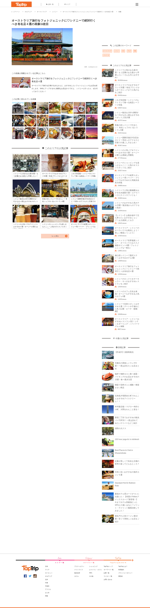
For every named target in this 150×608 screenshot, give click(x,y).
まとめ (47, 592)
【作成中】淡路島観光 (124, 352)
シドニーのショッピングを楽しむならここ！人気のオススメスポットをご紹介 (127, 165)
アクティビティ (79, 566)
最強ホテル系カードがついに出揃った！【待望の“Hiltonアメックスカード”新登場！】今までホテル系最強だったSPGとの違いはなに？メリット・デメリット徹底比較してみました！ (127, 502)
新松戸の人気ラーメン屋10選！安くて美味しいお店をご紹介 (127, 519)
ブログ (129, 51)
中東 (46, 583)
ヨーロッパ (48, 573)
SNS (123, 51)
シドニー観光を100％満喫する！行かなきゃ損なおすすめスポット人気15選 (127, 115)
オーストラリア (42, 12)
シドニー (55, 12)
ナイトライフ (78, 569)
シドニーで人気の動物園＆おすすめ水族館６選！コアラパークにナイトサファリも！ (127, 192)
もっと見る (55, 236)
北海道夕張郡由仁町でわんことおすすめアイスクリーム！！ (127, 398)
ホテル (76, 576)
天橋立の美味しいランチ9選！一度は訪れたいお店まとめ (127, 366)
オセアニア (28, 12)
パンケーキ (106, 55)
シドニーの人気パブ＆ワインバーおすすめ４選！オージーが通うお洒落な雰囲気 (127, 152)
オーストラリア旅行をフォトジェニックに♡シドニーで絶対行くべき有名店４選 (88, 12)
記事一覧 (51, 4)
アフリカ (48, 589)
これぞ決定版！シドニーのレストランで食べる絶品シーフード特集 (127, 102)
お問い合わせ (108, 579)
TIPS (90, 573)
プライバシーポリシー (125, 573)
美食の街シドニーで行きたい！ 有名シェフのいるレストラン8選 (126, 127)
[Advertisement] (120, 30)
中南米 (47, 586)
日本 (46, 566)
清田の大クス (120, 428)
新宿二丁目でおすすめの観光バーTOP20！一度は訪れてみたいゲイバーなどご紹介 (127, 420)
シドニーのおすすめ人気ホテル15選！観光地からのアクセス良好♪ (127, 205)
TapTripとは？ (122, 566)
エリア (68, 4)
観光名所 (77, 573)
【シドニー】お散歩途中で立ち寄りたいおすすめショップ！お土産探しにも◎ (127, 217)
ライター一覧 (108, 576)
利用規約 (121, 569)
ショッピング (93, 566)
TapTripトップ (108, 566)
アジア (47, 569)
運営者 (120, 576)
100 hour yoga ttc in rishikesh (127, 439)
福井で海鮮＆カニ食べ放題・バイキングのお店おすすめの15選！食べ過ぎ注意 (127, 377)
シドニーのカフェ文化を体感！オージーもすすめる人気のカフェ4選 (127, 293)
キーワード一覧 (109, 569)
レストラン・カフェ (95, 569)
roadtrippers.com (92, 67)
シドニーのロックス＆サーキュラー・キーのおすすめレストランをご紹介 (127, 281)
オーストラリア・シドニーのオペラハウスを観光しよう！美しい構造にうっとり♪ (127, 230)
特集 (46, 596)
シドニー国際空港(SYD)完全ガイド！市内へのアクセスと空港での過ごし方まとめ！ (127, 140)
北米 (46, 579)
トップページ (15, 12)
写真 (135, 51)
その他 (91, 576)
